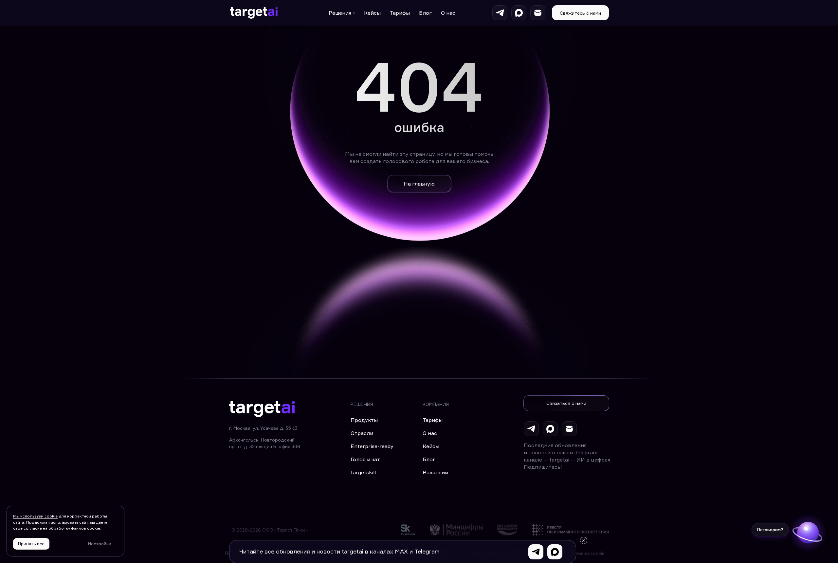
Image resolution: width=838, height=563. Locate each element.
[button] (566, 403)
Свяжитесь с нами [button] (580, 13)
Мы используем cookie (35, 516)
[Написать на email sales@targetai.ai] (537, 12)
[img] (408, 530)
